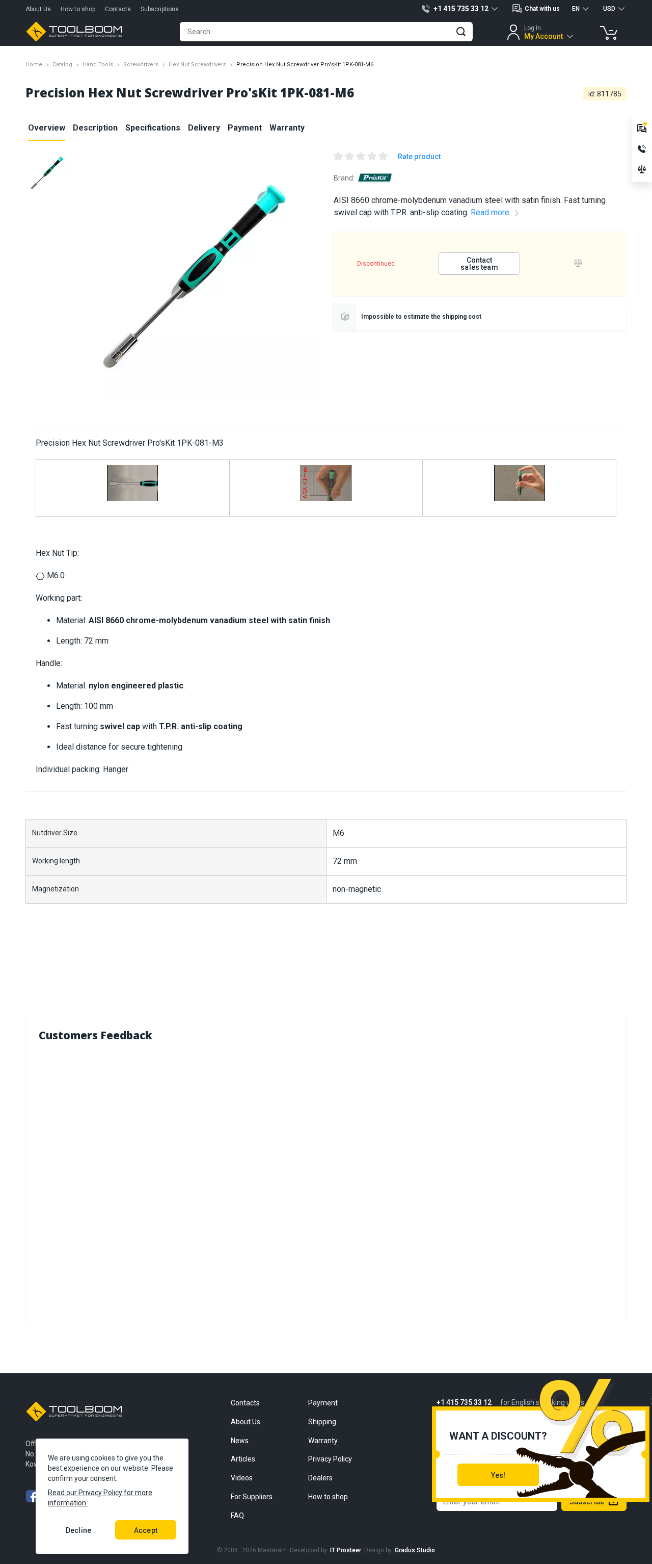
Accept (145, 1530)
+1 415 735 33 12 (464, 1402)
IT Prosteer (345, 1550)
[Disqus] (326, 1179)
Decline (78, 1530)
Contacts (118, 9)
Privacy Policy (330, 1459)
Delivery (204, 128)
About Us (38, 9)
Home (33, 64)
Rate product (419, 156)
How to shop (78, 9)
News (240, 1441)
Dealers (320, 1478)
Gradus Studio (415, 1550)
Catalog (62, 64)
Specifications (152, 128)
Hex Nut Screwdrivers (197, 64)
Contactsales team (479, 263)
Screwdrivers (140, 64)
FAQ (237, 1515)
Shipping (322, 1422)
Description (95, 128)
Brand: (344, 178)
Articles (243, 1459)
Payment (245, 128)
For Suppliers (252, 1497)
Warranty (287, 128)
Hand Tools (98, 64)
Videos (242, 1478)
